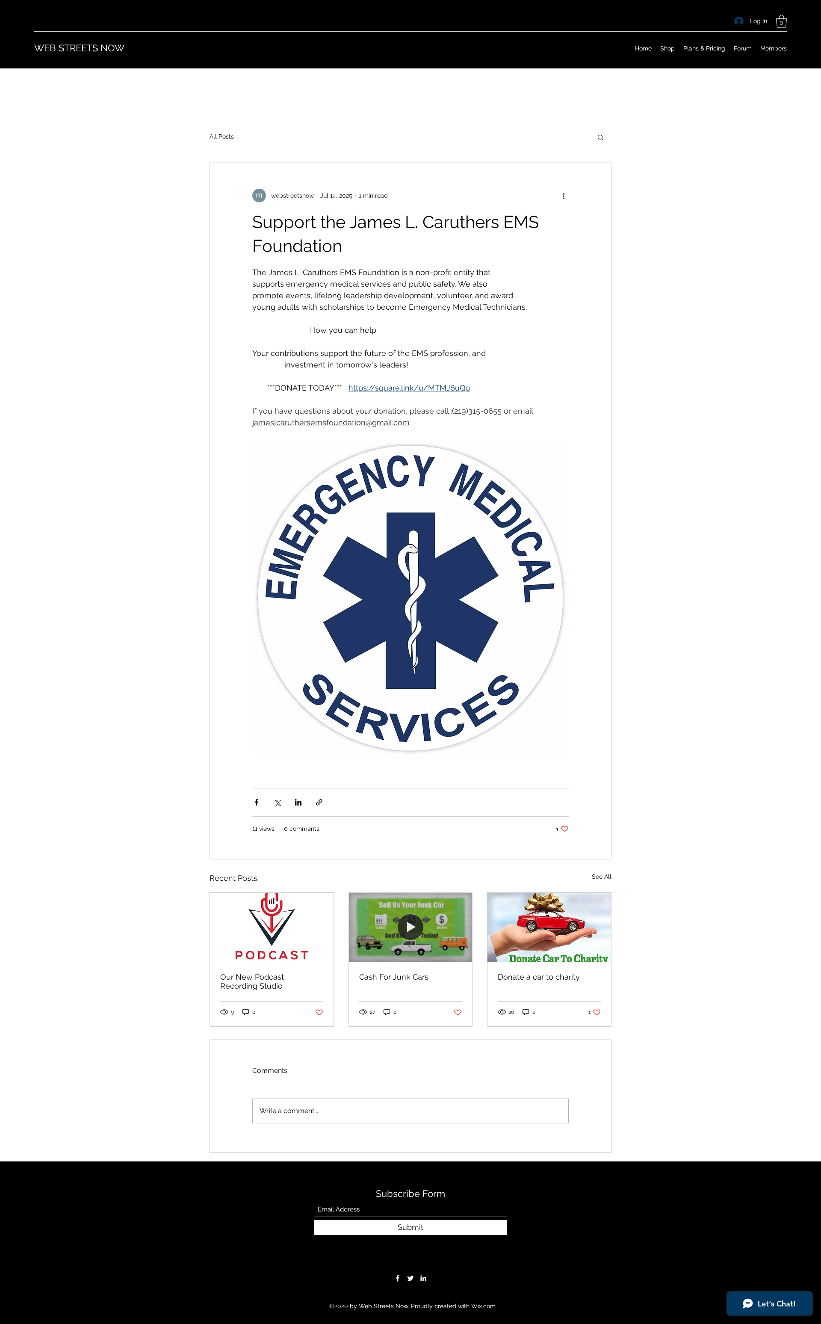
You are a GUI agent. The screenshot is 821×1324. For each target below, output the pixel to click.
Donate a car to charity (539, 976)
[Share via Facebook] (256, 802)
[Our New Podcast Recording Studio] (272, 927)
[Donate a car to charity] (549, 927)
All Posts (222, 136)
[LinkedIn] (423, 1278)
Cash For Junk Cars (393, 976)
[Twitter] (410, 1278)
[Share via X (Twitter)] (277, 802)
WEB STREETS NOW (79, 47)
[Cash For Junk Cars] (411, 927)
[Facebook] (397, 1278)
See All (601, 876)
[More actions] (563, 195)
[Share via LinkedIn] (298, 802)
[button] (781, 21)
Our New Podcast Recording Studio (252, 981)
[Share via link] (319, 802)
